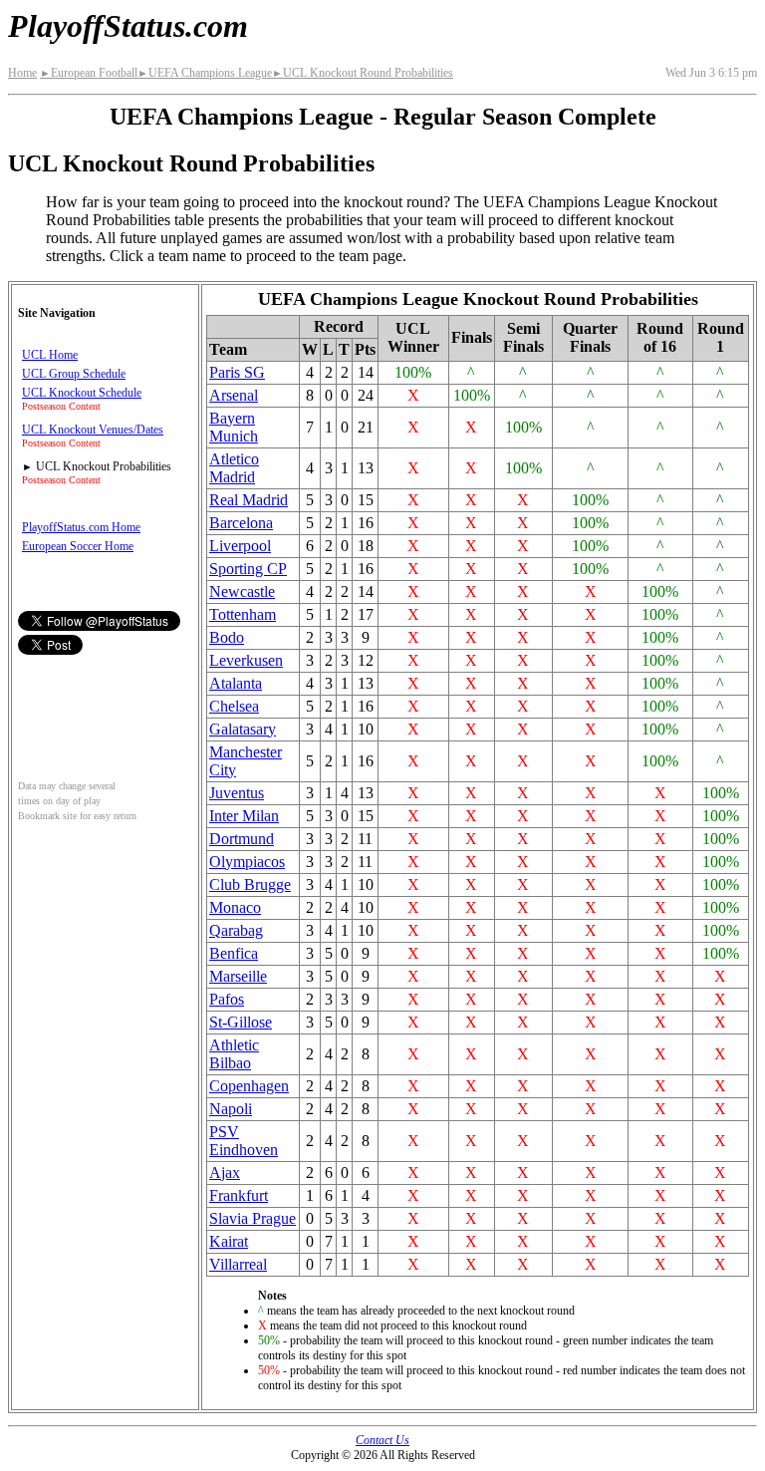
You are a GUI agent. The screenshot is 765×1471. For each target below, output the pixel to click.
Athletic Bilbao (234, 1053)
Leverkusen (246, 660)
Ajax (224, 1172)
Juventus (236, 792)
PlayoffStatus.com (128, 26)
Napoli (230, 1108)
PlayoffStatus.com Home (81, 527)
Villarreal (238, 1264)
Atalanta (235, 683)
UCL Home (50, 355)
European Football (88, 73)
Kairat (228, 1241)
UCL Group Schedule (74, 374)
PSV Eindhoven (243, 1140)
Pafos (226, 999)
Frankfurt (238, 1195)
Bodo (226, 637)
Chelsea (234, 706)
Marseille (238, 976)
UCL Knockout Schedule (81, 393)
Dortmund (241, 838)
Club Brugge (250, 884)
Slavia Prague (252, 1218)
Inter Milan (244, 815)
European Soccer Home (77, 546)
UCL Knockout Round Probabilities (362, 73)
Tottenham (242, 614)
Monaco (235, 907)
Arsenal (233, 395)
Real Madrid (248, 499)
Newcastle (242, 591)
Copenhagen (249, 1085)
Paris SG (237, 372)
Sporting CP (248, 568)
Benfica (233, 953)
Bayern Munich (233, 427)
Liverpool (240, 545)
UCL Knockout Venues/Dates (92, 430)
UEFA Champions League (204, 73)
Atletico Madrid (234, 467)
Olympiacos (247, 861)
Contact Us (382, 1440)
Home (22, 73)
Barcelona (241, 522)
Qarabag (236, 930)
